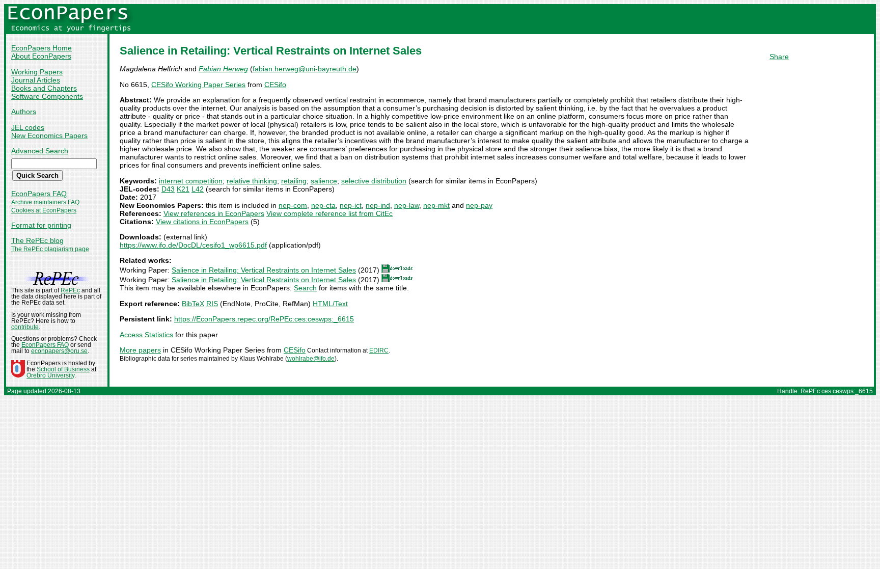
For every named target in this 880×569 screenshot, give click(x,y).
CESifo (275, 84)
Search (305, 288)
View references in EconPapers (213, 213)
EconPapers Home (41, 48)
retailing (294, 181)
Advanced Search (39, 151)
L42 (197, 189)
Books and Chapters (44, 88)
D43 (168, 189)
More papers (140, 350)
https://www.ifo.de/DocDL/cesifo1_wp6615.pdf (193, 245)
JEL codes (27, 127)
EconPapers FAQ (39, 193)
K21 (183, 189)
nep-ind (378, 205)
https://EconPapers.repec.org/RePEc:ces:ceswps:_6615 (264, 319)
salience (324, 181)
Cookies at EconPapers (43, 210)
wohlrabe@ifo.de (311, 359)
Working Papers (37, 72)
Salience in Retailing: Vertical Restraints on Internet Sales (264, 270)
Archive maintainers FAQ (45, 202)
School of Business (63, 369)
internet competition (191, 181)
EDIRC (379, 350)
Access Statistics (146, 335)
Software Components (47, 96)
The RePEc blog (37, 240)
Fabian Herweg (223, 69)
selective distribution (373, 181)
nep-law (406, 205)
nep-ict (351, 205)
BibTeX (193, 304)
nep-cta (323, 205)
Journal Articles (35, 80)
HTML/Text (330, 304)
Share (779, 56)
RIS (212, 304)
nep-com (293, 205)
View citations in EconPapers (202, 222)
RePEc (70, 290)
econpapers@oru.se (59, 351)
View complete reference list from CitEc (329, 213)
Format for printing (41, 225)
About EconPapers (41, 56)
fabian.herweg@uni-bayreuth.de (304, 69)
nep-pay (479, 205)
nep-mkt (436, 205)
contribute (25, 327)
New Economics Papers (49, 135)
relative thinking (252, 181)
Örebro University (50, 375)
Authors (23, 111)
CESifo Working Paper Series (198, 84)
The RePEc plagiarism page (50, 249)
